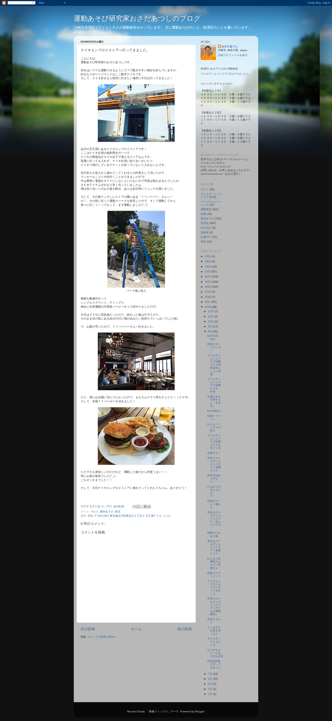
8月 (210, 331)
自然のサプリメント (214, 575)
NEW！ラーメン (214, 418)
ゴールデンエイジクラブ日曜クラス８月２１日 (214, 441)
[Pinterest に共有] (149, 506)
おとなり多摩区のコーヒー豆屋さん (214, 563)
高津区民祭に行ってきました (214, 664)
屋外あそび (106, 511)
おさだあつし (230, 46)
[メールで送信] (134, 506)
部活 (117, 511)
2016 (208, 306)
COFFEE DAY (212, 337)
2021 (208, 281)
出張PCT (206, 237)
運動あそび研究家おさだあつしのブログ (137, 18)
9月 (210, 326)
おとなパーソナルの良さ (214, 427)
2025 (208, 261)
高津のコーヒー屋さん (214, 504)
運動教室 (206, 209)
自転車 (205, 232)
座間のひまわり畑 (214, 534)
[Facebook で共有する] (145, 506)
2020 (208, 286)
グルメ (94, 511)
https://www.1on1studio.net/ (216, 166)
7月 (210, 673)
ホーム (136, 629)
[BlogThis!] (138, 506)
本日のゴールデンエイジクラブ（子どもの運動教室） (214, 606)
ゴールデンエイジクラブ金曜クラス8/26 (214, 385)
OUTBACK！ (215, 411)
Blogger (199, 711)
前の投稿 (184, 629)
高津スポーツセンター (214, 347)
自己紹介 (206, 227)
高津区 (205, 223)
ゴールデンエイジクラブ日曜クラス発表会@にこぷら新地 (214, 365)
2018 (208, 297)
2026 (208, 256)
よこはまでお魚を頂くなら (214, 630)
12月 (211, 311)
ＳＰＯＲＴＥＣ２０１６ (214, 641)
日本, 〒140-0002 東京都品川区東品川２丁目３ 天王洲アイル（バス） (130, 515)
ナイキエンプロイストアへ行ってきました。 (214, 587)
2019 (208, 291)
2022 (208, 276)
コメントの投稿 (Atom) (101, 636)
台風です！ (214, 453)
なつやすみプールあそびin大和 (215, 653)
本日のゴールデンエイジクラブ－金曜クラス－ (214, 464)
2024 (208, 266)
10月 (211, 321)
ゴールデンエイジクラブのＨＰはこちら (225, 73)
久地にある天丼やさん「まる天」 (214, 401)
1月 (210, 694)
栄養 (203, 214)
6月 (210, 678)
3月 (210, 689)
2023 (208, 271)
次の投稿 (88, 629)
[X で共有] (142, 506)
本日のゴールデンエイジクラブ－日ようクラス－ (214, 520)
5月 (210, 683)
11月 (211, 316)
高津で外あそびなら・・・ (214, 478)
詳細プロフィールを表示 (232, 55)
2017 (208, 301)
